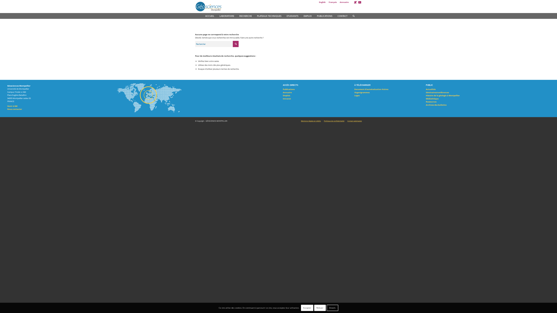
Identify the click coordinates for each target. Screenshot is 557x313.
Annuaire (287, 92)
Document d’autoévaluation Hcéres (371, 89)
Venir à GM (12, 106)
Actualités (431, 89)
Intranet (287, 98)
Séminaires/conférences (437, 92)
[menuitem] (322, 2)
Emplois (286, 95)
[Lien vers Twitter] (355, 2)
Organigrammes (362, 92)
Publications (289, 89)
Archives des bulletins (436, 105)
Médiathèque (432, 98)
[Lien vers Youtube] (360, 2)
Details (332, 308)
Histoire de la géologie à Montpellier (443, 95)
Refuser (320, 308)
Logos (357, 95)
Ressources (431, 101)
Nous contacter (14, 109)
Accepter (307, 308)
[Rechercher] (352, 15)
